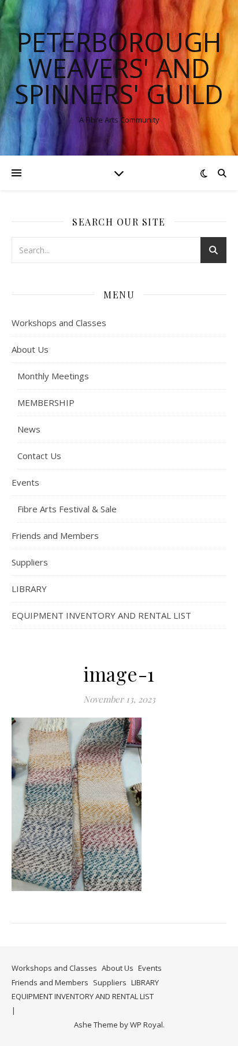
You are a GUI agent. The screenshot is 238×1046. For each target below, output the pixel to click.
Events (25, 482)
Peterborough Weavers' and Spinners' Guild (119, 68)
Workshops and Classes (59, 322)
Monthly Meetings (53, 376)
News (28, 429)
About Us (30, 349)
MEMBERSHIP (46, 402)
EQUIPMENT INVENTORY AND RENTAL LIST (101, 615)
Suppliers (30, 562)
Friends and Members (55, 535)
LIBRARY (29, 588)
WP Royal (146, 1024)
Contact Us (39, 455)
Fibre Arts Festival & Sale (67, 509)
